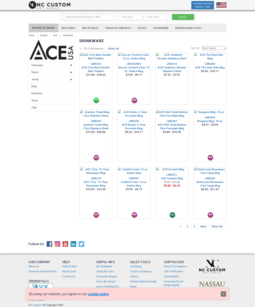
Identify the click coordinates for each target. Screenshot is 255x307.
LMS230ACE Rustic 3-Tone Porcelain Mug (134, 125)
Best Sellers (68, 28)
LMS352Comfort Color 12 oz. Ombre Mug (134, 182)
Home (31, 35)
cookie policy (98, 294)
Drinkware (68, 35)
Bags (34, 86)
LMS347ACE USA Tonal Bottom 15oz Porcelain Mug (172, 125)
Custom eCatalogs (141, 271)
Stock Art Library (105, 281)
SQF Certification (173, 271)
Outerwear (37, 65)
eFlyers (134, 276)
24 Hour (142, 28)
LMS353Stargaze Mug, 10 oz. (210, 119)
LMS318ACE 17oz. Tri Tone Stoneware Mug (96, 182)
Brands (43, 35)
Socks (34, 100)
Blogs (133, 286)
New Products (90, 28)
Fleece (35, 72)
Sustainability (161, 28)
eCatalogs (136, 266)
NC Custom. (35, 305)
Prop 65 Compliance (175, 266)
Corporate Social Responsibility (173, 283)
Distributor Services (202, 5)
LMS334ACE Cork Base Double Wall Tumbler (96, 67)
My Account (69, 271)
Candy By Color (105, 271)
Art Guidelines (104, 266)
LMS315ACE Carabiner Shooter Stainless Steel (172, 67)
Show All (113, 48)
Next (203, 226)
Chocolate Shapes (106, 276)
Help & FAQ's (69, 266)
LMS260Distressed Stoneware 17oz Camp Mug (209, 182)
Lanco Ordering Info (107, 286)
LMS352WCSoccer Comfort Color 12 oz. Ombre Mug (134, 67)
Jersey (35, 79)
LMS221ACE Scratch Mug (172, 176)
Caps (34, 107)
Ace (55, 35)
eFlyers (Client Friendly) (143, 281)
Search (183, 17)
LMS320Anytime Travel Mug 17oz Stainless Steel (95, 125)
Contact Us (68, 276)
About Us (34, 266)
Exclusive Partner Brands (43, 271)
